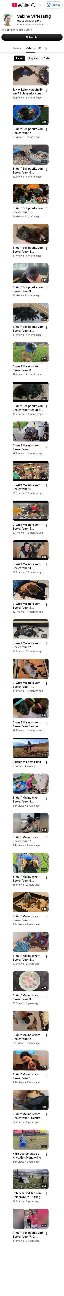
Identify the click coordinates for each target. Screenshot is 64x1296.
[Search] (33, 5)
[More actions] (46, 90)
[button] (46, 48)
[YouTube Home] (20, 5)
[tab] (17, 48)
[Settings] (40, 5)
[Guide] (5, 5)
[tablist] (32, 48)
